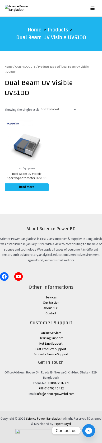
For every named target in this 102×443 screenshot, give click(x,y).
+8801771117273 (58, 383)
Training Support (51, 338)
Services (51, 297)
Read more (26, 187)
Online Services (51, 333)
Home (9, 66)
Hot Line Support (51, 343)
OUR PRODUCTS (25, 66)
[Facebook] (4, 276)
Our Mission (51, 302)
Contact (51, 313)
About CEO (51, 308)
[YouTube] (18, 276)
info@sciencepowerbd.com (55, 394)
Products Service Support (51, 354)
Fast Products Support (51, 349)
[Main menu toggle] (92, 8)
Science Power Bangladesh (44, 418)
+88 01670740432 (51, 388)
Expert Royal (62, 424)
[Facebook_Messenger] (88, 430)
